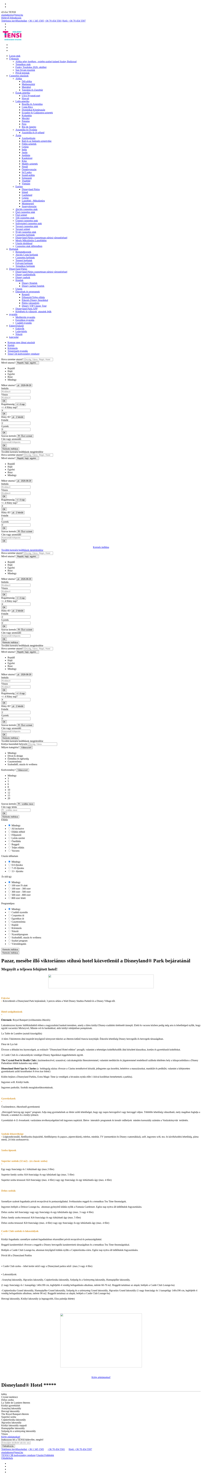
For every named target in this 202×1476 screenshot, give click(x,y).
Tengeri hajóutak (23, 260)
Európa (19, 186)
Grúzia (25, 146)
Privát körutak (22, 73)
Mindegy (16, 825)
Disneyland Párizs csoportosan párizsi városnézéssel (41, 237)
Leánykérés (21, 331)
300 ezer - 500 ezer (21, 891)
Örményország (29, 169)
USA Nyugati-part (31, 95)
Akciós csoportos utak (26, 209)
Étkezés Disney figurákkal (35, 300)
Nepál (25, 166)
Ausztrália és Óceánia (26, 129)
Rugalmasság (8, 404)
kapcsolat (13, 337)
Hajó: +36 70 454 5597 (74, 20)
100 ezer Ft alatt (19, 885)
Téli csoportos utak (24, 217)
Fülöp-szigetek (29, 144)
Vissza (4, 394)
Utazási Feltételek (45, 1455)
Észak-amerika (22, 92)
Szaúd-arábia (28, 175)
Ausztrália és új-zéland (33, 132)
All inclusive (17, 828)
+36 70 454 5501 (53, 20)
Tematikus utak (23, 64)
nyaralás (13, 314)
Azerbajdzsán (28, 138)
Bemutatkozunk (23, 251)
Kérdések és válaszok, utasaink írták (33, 311)
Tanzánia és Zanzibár (32, 90)
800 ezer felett (18, 898)
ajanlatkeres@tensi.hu (12, 15)
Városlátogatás (18, 943)
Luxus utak (14, 55)
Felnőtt (4, 420)
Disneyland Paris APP (26, 308)
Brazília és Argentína (32, 104)
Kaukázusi (27, 158)
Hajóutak (13, 249)
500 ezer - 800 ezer (21, 895)
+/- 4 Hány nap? (9, 407)
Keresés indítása (10, 449)
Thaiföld (26, 180)
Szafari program (19, 940)
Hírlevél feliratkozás (11, 17)
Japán (24, 152)
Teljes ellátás (17, 847)
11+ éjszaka (17, 871)
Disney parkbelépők (25, 274)
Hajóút (11, 345)
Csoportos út (17, 915)
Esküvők (19, 328)
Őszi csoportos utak (25, 212)
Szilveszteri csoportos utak (28, 223)
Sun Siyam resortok (25, 70)
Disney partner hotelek (33, 286)
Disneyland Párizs (31, 189)
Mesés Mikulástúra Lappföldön (31, 240)
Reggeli (26, 294)
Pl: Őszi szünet (25, 436)
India (24, 149)
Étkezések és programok (27, 291)
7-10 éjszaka (17, 868)
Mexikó (26, 118)
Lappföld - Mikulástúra (33, 200)
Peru (24, 124)
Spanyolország (29, 206)
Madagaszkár (28, 84)
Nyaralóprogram (19, 934)
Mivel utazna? (8, 362)
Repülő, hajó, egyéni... (27, 363)
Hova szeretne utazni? (12, 359)
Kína (24, 161)
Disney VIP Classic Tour (34, 305)
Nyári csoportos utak (25, 232)
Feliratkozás (8, 1446)
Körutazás (13, 348)
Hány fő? (6, 417)
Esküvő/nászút (16, 325)
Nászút (18, 334)
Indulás (5, 388)
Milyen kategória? (10, 747)
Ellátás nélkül (18, 831)
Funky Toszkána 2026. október (31, 67)
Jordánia (26, 155)
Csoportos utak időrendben (28, 246)
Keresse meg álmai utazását (21, 342)
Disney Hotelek (29, 283)
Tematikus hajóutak (25, 266)
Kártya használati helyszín (14, 744)
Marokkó (26, 87)
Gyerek (5, 426)
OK (4, 401)
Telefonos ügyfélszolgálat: (14, 20)
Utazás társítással (23, 243)
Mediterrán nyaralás (25, 317)
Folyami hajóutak (24, 263)
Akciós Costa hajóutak (26, 254)
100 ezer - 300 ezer (21, 888)
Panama (26, 121)
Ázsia (18, 135)
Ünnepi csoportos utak (26, 220)
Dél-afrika (27, 81)
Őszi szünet (21, 215)
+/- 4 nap (20, 404)
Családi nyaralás (23, 323)
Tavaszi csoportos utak (26, 226)
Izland (25, 192)
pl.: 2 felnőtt (17, 417)
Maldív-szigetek (30, 163)
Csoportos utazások (19, 75)
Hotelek (19, 280)
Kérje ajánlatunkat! (101, 1377)
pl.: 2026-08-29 (24, 385)
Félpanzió (16, 835)
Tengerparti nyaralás (18, 351)
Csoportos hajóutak (25, 234)
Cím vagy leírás (9, 807)
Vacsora (15, 850)
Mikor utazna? (8, 385)
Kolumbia (27, 115)
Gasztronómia (18, 921)
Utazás (18, 288)
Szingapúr (27, 178)
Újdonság (14, 58)
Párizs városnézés (30, 303)
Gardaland (27, 195)
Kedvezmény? (8, 770)
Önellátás (16, 841)
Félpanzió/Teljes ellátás (33, 297)
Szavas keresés (8, 436)
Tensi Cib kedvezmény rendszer (23, 353)
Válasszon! (26, 747)
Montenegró (28, 203)
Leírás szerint (18, 838)
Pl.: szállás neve (25, 804)
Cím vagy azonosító (11, 439)
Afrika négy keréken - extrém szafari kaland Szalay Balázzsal (46, 61)
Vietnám (26, 183)
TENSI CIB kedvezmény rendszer (18, 1455)
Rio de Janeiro (29, 126)
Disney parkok (22, 277)
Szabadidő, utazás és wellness (26, 937)
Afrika (18, 78)
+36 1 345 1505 (36, 20)
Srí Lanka (27, 172)
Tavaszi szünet (22, 229)
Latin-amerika (22, 101)
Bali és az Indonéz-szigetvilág (36, 141)
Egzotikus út (17, 918)
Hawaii (25, 98)
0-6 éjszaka (17, 865)
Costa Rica (27, 107)
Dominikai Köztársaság (33, 109)
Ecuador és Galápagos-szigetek (37, 112)
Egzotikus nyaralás (24, 320)
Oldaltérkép (7, 1458)
